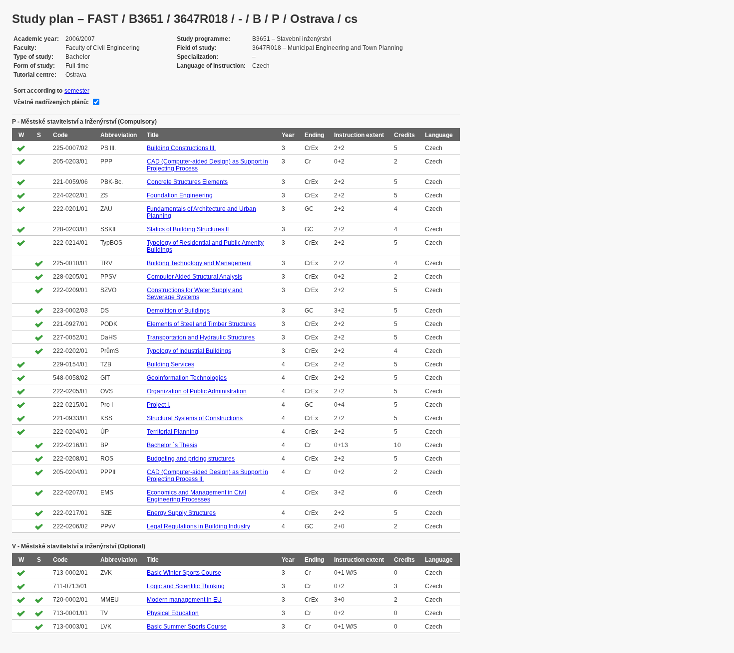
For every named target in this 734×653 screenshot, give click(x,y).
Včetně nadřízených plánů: (51, 102)
